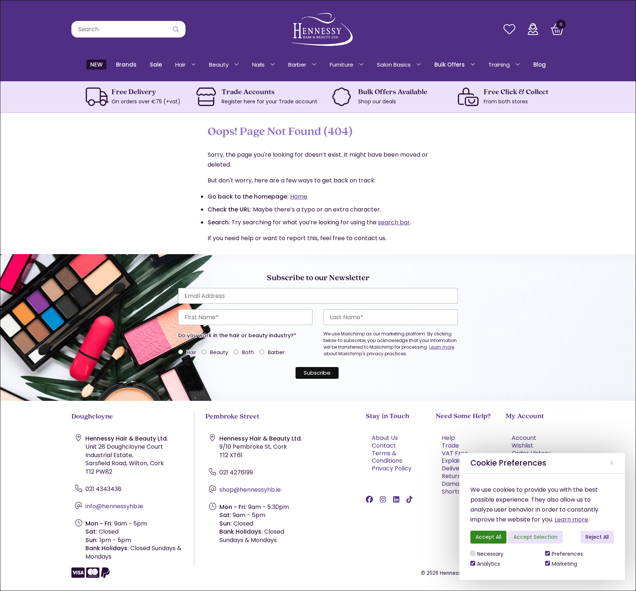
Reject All (597, 537)
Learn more (571, 519)
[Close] (612, 463)
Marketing (564, 563)
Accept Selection (535, 537)
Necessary (490, 554)
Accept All (488, 537)
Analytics (488, 563)
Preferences (567, 554)
